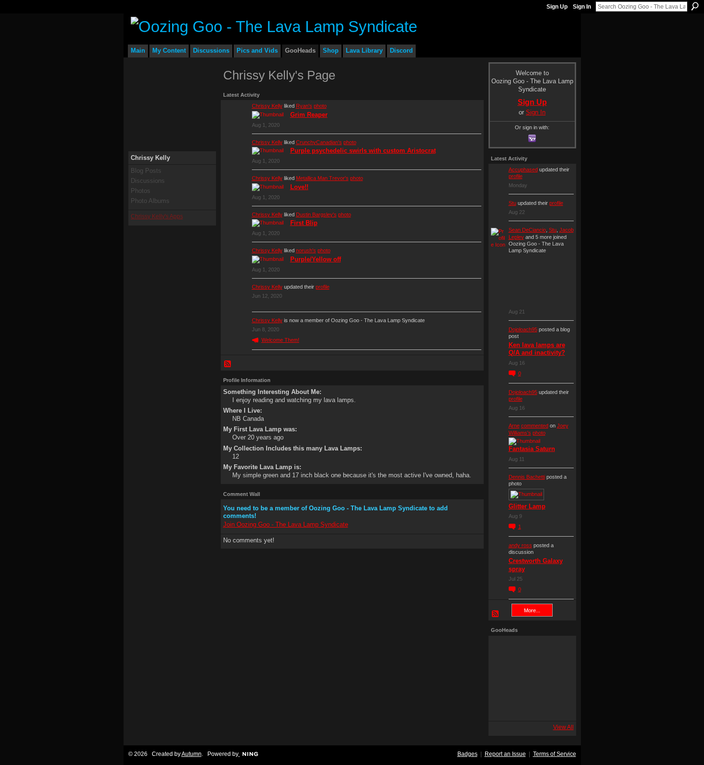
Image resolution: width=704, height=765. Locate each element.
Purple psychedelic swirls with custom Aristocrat (363, 150)
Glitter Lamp (527, 506)
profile (322, 287)
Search (695, 6)
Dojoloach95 (523, 329)
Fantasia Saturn (532, 448)
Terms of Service (554, 754)
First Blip (304, 222)
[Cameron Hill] (531, 651)
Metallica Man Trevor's (322, 178)
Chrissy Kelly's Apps (157, 216)
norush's (306, 250)
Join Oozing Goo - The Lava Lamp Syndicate (285, 524)
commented (534, 425)
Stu (512, 203)
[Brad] (557, 678)
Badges (467, 754)
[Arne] (531, 705)
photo (320, 106)
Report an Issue (505, 754)
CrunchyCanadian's (319, 142)
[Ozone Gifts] (557, 651)
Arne (514, 425)
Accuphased (523, 169)
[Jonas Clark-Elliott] (504, 678)
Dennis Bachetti (527, 477)
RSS (228, 364)
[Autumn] (504, 705)
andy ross (520, 545)
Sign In (582, 6)
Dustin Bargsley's (316, 214)
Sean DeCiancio (527, 230)
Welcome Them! (280, 340)
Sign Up (557, 6)
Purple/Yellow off (315, 259)
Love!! (299, 187)
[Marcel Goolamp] (557, 705)
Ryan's (304, 106)
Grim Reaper (309, 114)
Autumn (192, 754)
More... (532, 610)
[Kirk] (531, 678)
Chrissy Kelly (267, 106)
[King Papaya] (504, 651)
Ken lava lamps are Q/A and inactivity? (537, 349)
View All (563, 727)
